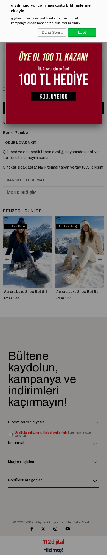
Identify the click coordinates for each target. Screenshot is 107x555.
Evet (82, 32)
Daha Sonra (52, 32)
